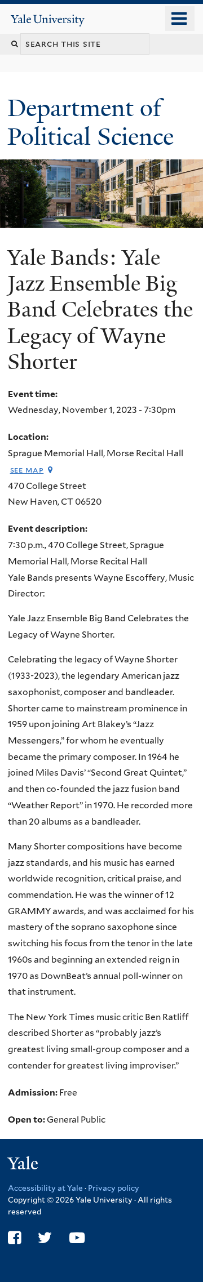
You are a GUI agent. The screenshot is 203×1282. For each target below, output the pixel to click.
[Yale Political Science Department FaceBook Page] (14, 1237)
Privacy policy (113, 1187)
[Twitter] (45, 1237)
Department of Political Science (93, 122)
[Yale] (24, 1165)
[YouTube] (77, 1237)
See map (27, 469)
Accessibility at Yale (45, 1187)
